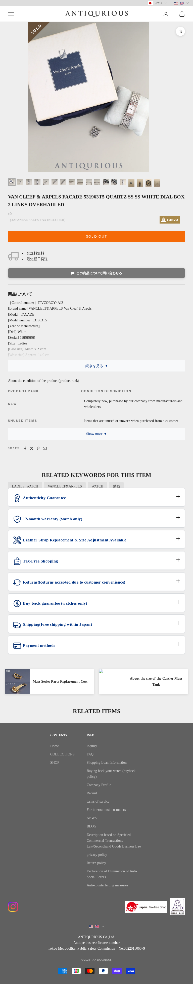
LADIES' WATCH (25, 486)
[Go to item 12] (106, 182)
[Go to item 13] (114, 182)
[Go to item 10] (88, 182)
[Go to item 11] (97, 182)
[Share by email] (45, 448)
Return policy (96, 863)
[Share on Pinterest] (38, 448)
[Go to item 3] (29, 182)
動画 (116, 486)
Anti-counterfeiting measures (107, 885)
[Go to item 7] (63, 182)
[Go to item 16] (140, 183)
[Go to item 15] (131, 183)
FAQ (90, 754)
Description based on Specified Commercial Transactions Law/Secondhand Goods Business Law (114, 840)
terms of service (98, 801)
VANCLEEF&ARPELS (65, 486)
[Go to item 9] (80, 182)
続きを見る (94, 366)
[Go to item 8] (71, 182)
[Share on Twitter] (32, 448)
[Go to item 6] (54, 182)
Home (54, 746)
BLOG (91, 826)
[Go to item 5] (46, 182)
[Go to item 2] (20, 182)
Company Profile (99, 785)
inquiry (92, 746)
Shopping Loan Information (107, 762)
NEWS (92, 818)
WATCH (97, 486)
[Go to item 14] (123, 182)
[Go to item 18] (157, 183)
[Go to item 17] (148, 183)
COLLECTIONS (62, 754)
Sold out (96, 236)
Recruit (92, 793)
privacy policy (97, 855)
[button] (96, 500)
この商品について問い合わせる (99, 273)
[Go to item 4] (37, 182)
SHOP (54, 762)
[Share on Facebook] (25, 448)
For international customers (106, 810)
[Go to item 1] (12, 182)
